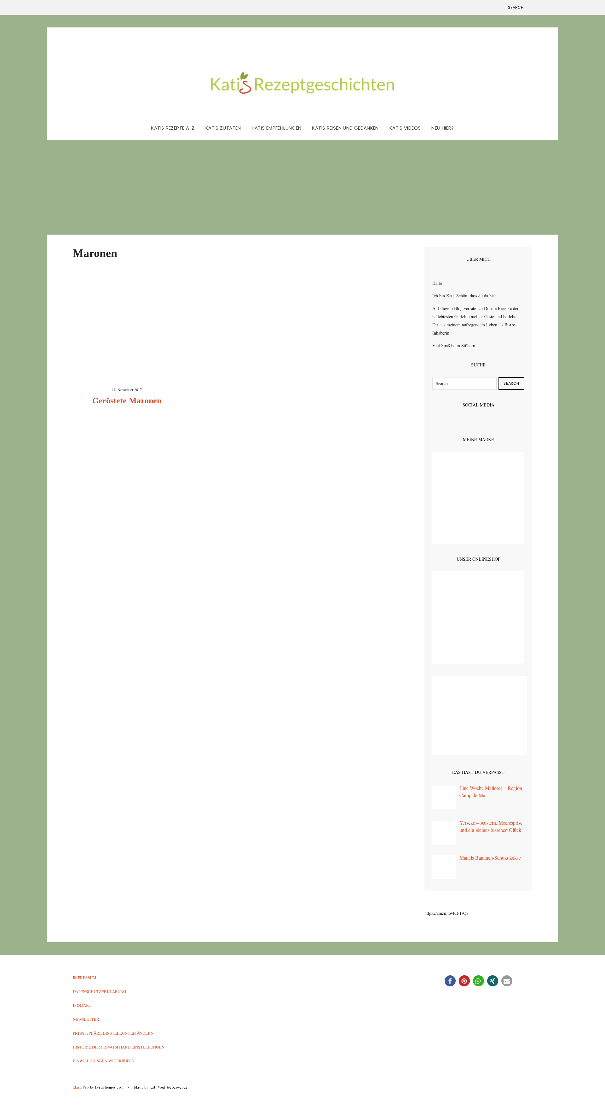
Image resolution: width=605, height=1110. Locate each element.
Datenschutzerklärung (99, 991)
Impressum (84, 977)
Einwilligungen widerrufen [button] (104, 1061)
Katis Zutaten (223, 128)
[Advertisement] (302, 187)
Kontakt (82, 1005)
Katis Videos (405, 128)
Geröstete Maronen (126, 400)
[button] (450, 980)
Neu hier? (442, 128)
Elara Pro (81, 1087)
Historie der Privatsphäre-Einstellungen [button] (118, 1047)
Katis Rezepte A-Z (172, 128)
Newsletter (86, 1019)
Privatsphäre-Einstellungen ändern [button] (113, 1033)
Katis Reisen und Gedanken (345, 128)
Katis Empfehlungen (277, 128)
